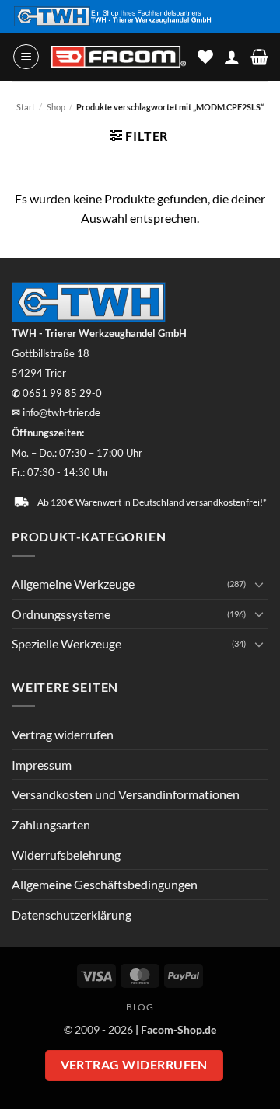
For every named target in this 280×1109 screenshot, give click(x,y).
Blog (139, 1007)
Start (25, 107)
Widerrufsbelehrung (66, 854)
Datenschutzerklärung (71, 914)
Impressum (42, 764)
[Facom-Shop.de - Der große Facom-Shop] (118, 57)
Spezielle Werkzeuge (66, 643)
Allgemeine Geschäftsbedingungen (105, 884)
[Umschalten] (259, 584)
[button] (26, 56)
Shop (56, 107)
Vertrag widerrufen (63, 734)
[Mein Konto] (232, 57)
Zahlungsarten (51, 824)
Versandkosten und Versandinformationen (126, 794)
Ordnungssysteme (61, 614)
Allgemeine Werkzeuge (73, 583)
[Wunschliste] (205, 57)
